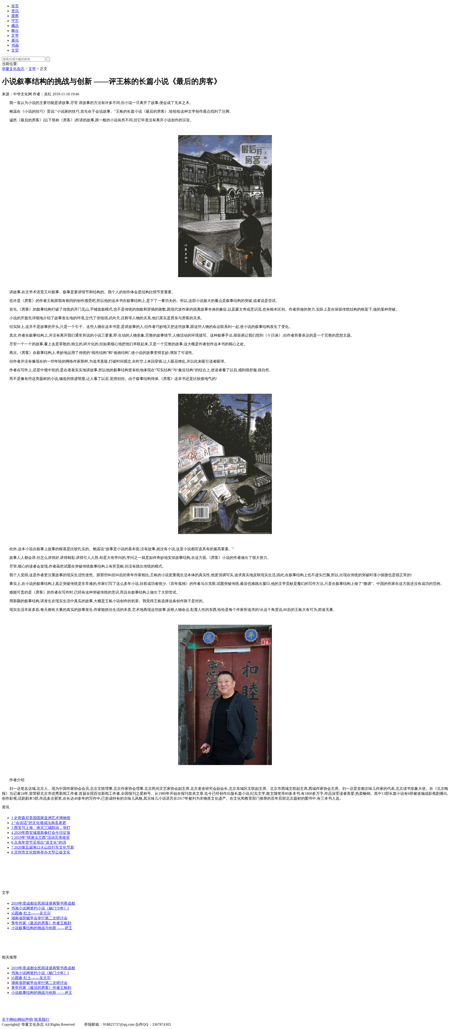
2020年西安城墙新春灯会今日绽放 (40, 833)
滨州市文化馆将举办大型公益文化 (40, 852)
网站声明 (25, 1020)
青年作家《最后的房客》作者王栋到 (41, 923)
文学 (15, 35)
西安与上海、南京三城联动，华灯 (40, 828)
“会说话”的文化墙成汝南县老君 (38, 823)
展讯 (15, 40)
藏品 (15, 26)
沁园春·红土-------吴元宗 (31, 913)
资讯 (15, 11)
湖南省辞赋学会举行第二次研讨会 (39, 918)
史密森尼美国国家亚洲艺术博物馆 (40, 818)
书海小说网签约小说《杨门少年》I (40, 908)
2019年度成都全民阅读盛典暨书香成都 (43, 903)
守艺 (15, 21)
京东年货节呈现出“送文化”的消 (38, 842)
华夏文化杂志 (13, 69)
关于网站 (9, 1020)
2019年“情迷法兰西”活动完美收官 (40, 838)
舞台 (15, 31)
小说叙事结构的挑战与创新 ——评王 (41, 928)
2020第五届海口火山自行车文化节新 (42, 847)
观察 (15, 16)
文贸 (15, 50)
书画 (15, 45)
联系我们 (41, 1020)
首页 (15, 6)
